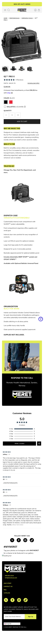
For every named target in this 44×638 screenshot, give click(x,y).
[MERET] (22, 10)
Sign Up (30, 617)
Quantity (7, 111)
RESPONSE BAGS (14, 18)
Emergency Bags (27, 18)
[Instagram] (25, 540)
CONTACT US (8, 586)
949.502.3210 (9, 576)
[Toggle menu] (5, 10)
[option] (22, 44)
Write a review (19, 444)
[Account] (34, 10)
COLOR (9, 98)
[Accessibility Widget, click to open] (40, 319)
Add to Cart (22, 121)
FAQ (5, 590)
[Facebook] (18, 540)
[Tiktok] (32, 540)
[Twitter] (12, 540)
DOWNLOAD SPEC (33, 83)
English (8, 623)
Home (5, 18)
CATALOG (7, 593)
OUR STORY (7, 583)
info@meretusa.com (11, 578)
